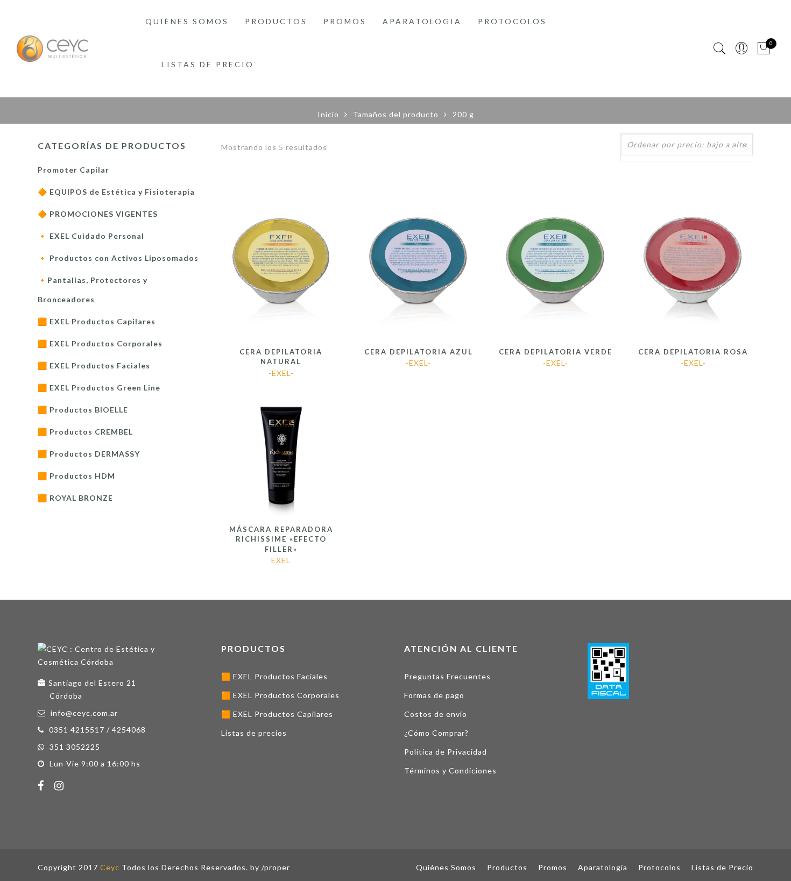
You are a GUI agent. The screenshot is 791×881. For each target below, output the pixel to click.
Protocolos (512, 21)
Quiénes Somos (187, 21)
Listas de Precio (207, 64)
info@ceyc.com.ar (84, 712)
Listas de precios (254, 732)
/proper (276, 867)
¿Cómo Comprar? (436, 732)
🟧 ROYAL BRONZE (75, 497)
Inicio (328, 114)
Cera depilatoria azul (418, 351)
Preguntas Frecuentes (447, 676)
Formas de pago (434, 695)
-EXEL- (281, 373)
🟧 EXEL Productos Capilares (97, 321)
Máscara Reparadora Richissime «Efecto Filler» (281, 539)
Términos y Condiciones (450, 770)
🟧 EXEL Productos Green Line (99, 387)
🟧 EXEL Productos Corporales (100, 343)
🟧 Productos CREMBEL (85, 431)
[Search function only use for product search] (720, 48)
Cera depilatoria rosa (693, 351)
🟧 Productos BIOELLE (83, 409)
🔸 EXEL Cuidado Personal (91, 235)
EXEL (281, 560)
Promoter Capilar (73, 169)
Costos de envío (435, 714)
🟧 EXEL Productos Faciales (94, 365)
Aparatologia (422, 21)
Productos (276, 21)
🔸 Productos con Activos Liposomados (118, 257)
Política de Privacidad (445, 751)
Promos (344, 21)
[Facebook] (42, 787)
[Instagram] (60, 787)
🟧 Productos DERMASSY (89, 453)
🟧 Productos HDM (76, 475)
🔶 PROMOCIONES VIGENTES (98, 213)
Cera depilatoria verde (555, 351)
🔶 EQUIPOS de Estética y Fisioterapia (116, 191)
